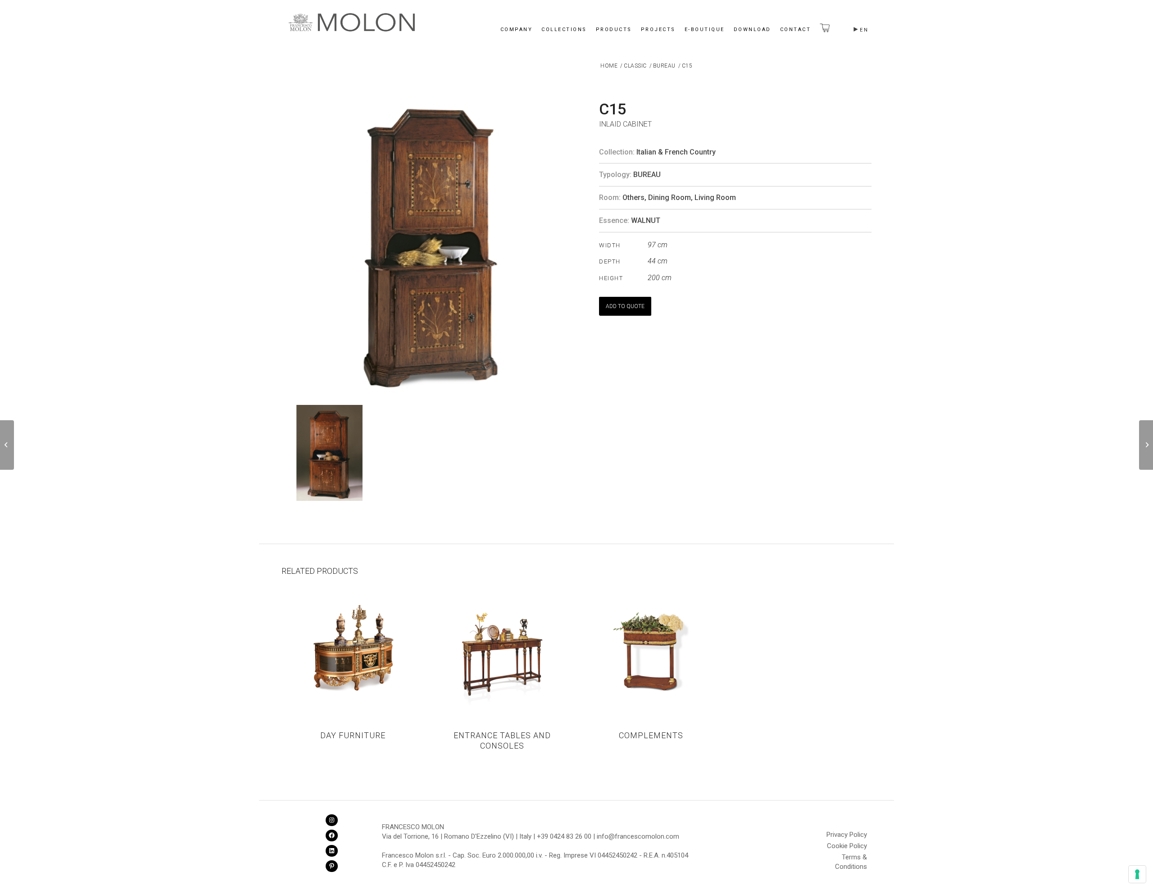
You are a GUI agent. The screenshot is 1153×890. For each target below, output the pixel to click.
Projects (658, 29)
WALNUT (645, 220)
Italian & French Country (676, 152)
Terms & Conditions (851, 858)
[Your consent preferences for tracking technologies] (1137, 874)
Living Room (715, 197)
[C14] (7, 445)
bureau (647, 174)
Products (614, 29)
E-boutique (705, 29)
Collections (564, 29)
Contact (795, 29)
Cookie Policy (847, 846)
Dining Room (669, 197)
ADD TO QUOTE (625, 306)
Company (516, 29)
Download (752, 29)
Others (633, 197)
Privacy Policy (846, 835)
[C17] (1146, 445)
